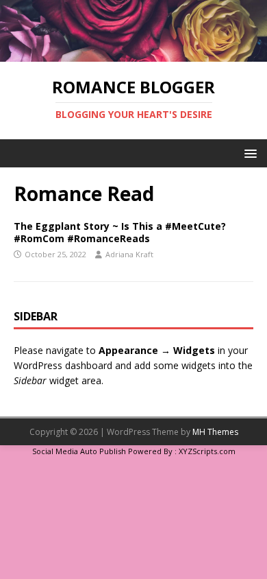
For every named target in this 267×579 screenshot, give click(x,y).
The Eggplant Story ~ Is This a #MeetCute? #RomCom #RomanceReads (120, 232)
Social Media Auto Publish (79, 451)
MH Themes (215, 432)
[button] (248, 153)
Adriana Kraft (129, 254)
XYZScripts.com (207, 451)
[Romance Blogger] (133, 53)
